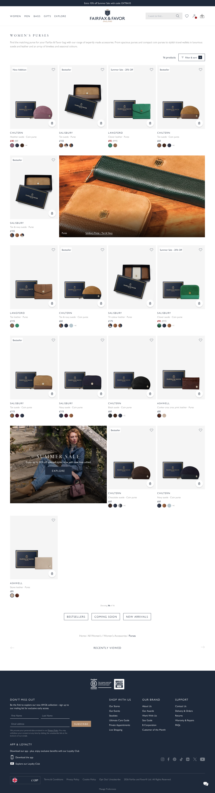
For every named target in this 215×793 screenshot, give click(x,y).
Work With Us (149, 715)
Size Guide (147, 720)
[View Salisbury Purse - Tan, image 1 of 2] (83, 97)
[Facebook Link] (168, 759)
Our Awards (148, 710)
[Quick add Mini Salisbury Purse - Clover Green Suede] (199, 303)
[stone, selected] (12, 595)
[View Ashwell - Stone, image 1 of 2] (34, 547)
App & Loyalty (21, 744)
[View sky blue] (71, 326)
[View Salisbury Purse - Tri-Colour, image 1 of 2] (132, 277)
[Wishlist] (186, 16)
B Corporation (149, 725)
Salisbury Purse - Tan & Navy (99, 233)
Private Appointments (119, 725)
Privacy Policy (53, 730)
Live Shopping (115, 729)
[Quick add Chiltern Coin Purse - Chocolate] (150, 483)
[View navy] (17, 145)
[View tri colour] (66, 145)
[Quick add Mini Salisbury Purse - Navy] (101, 393)
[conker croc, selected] (159, 416)
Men (27, 16)
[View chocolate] (22, 145)
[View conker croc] (17, 595)
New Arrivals (137, 617)
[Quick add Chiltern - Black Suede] (150, 393)
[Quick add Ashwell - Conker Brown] (199, 393)
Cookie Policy (89, 779)
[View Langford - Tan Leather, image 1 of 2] (34, 277)
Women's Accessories (115, 636)
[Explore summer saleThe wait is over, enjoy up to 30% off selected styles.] (132, 196)
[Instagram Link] (162, 759)
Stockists (113, 715)
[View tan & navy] (71, 145)
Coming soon (105, 617)
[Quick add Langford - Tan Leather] (52, 303)
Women (15, 16)
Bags (37, 16)
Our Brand (151, 699)
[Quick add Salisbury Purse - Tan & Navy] (52, 213)
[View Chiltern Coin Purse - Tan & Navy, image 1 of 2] (83, 277)
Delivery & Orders (184, 710)
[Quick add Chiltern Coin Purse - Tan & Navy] (101, 303)
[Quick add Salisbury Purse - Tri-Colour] (150, 303)
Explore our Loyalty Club (28, 763)
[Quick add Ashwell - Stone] (52, 573)
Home (82, 636)
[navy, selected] (61, 416)
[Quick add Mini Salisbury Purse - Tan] (52, 393)
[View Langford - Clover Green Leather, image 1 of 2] (132, 97)
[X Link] (195, 759)
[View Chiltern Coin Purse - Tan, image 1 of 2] (181, 97)
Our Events (114, 710)
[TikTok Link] (181, 759)
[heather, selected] (12, 145)
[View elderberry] (17, 416)
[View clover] (17, 326)
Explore (60, 16)
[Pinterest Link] (174, 759)
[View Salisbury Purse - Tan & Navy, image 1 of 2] (34, 187)
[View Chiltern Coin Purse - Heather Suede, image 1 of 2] (34, 97)
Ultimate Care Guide (119, 720)
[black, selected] (110, 416)
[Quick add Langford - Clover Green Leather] (150, 123)
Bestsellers (76, 617)
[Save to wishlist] (53, 69)
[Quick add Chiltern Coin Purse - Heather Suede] (52, 123)
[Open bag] (202, 16)
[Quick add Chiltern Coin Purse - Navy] (199, 483)
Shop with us (120, 699)
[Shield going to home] (107, 16)
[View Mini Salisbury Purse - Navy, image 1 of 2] (83, 367)
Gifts (47, 16)
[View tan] (115, 145)
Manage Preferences (107, 788)
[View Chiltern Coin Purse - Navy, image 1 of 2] (181, 457)
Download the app (24, 757)
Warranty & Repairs (184, 720)
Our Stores (114, 706)
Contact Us (180, 706)
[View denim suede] (120, 506)
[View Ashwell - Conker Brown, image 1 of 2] (181, 367)
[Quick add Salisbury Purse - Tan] (101, 123)
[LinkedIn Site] (188, 759)
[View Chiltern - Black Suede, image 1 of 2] (132, 367)
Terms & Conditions (53, 779)
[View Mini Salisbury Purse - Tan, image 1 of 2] (34, 367)
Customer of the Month (154, 729)
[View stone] (164, 416)
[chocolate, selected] (110, 506)
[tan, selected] (61, 145)
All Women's (94, 636)
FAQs (177, 725)
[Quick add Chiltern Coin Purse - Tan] (199, 123)
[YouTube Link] (202, 759)
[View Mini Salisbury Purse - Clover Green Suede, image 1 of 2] (181, 277)
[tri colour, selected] (110, 326)
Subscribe (81, 724)
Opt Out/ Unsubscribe (110, 779)
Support (181, 699)
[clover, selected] (110, 145)
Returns (179, 715)
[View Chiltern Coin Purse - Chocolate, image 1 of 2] (132, 457)
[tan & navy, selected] (12, 235)
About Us (147, 706)
